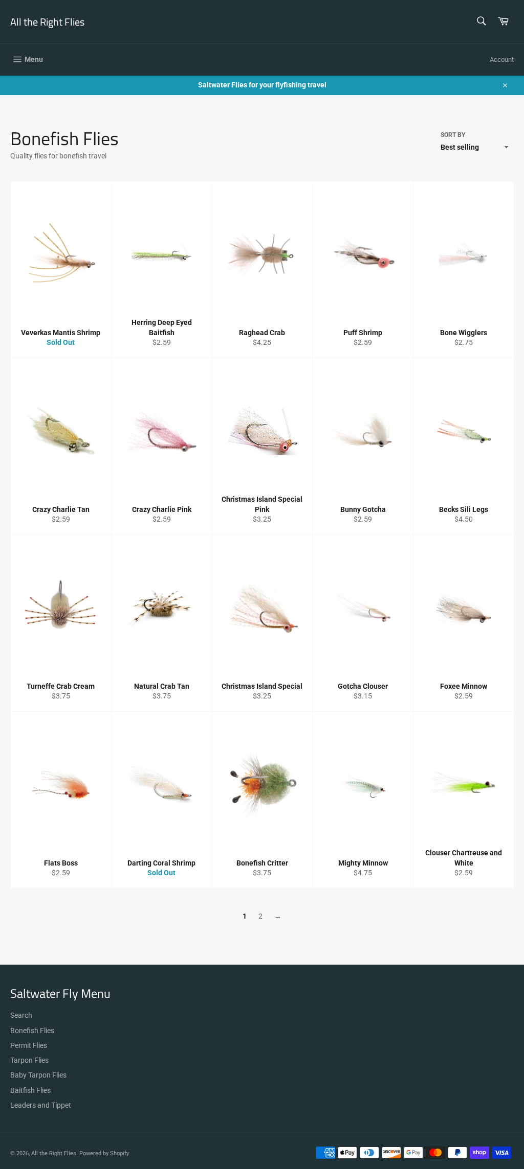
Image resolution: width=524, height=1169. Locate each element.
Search (21, 1015)
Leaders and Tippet (40, 1105)
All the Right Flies (47, 22)
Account (502, 59)
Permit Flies (28, 1045)
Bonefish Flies (32, 1030)
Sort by (453, 134)
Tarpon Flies (29, 1060)
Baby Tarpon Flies (38, 1075)
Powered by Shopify (104, 1153)
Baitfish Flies (30, 1090)
